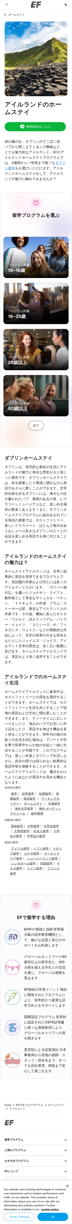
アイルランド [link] (17, 1108)
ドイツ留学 (34, 868)
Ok (53, 1216)
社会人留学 (41, 831)
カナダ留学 (31, 853)
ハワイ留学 (41, 848)
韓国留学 (46, 863)
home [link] (8, 1104)
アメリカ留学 (20, 848)
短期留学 (45, 794)
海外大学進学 (24, 808)
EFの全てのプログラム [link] (29, 1104)
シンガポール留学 (23, 863)
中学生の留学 (36, 836)
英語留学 (29, 799)
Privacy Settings (19, 1216)
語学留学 (28, 794)
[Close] (67, 1186)
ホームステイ (16, 14)
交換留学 (54, 803)
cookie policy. (50, 1209)
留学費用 (37, 813)
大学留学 (33, 826)
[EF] (36, 5)
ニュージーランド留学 (42, 858)
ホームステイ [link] (56, 1104)
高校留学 (17, 826)
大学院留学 (21, 831)
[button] (6, 4)
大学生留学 (51, 826)
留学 (14, 794)
